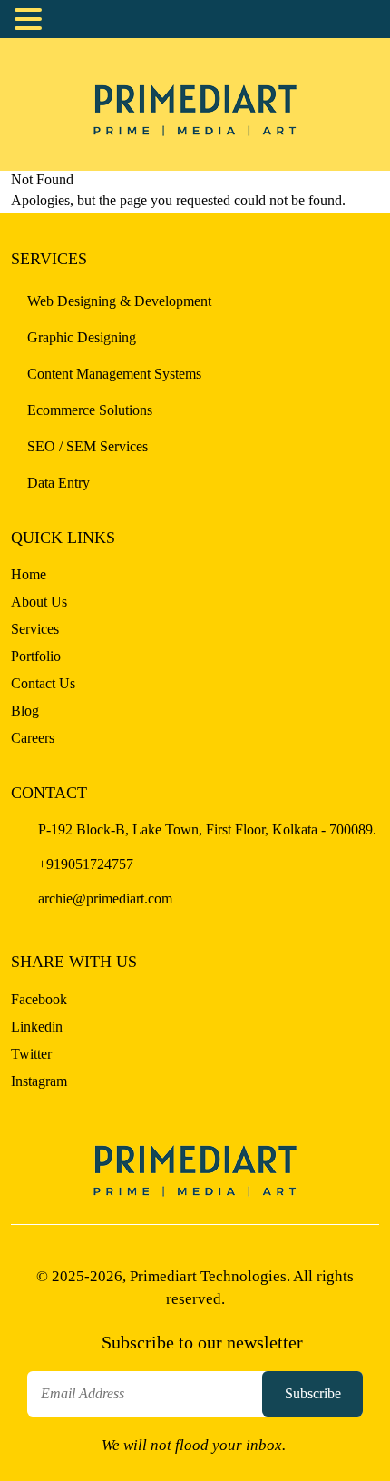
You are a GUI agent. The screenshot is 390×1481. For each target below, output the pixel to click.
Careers (32, 737)
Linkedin (37, 1026)
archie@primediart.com (103, 898)
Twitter (31, 1053)
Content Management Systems (114, 373)
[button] (31, 20)
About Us (39, 601)
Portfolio (36, 656)
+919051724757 (83, 864)
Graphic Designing (81, 337)
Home (28, 574)
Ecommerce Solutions (89, 410)
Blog (25, 710)
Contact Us (43, 683)
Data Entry (58, 482)
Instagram (39, 1081)
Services (35, 629)
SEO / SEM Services (87, 446)
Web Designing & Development (119, 301)
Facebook (39, 999)
